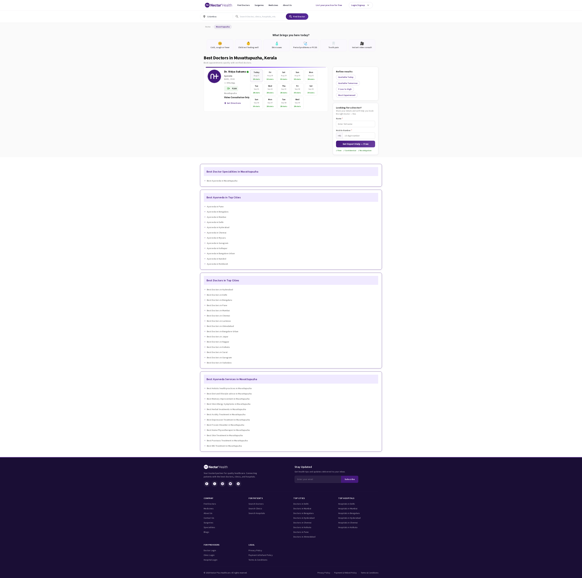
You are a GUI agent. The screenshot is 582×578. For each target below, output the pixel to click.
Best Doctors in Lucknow (219, 321)
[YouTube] (230, 484)
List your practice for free (329, 5)
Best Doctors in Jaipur (217, 336)
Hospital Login (210, 559)
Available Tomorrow (348, 83)
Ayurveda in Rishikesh (217, 264)
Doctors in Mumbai (302, 508)
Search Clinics (255, 508)
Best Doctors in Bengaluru (219, 300)
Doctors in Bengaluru (303, 513)
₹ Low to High (345, 89)
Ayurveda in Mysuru (216, 237)
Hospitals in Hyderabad (349, 518)
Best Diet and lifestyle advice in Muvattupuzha (229, 393)
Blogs (206, 532)
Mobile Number (344, 130)
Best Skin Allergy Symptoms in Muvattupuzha (229, 404)
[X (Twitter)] (215, 484)
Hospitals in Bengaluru (349, 513)
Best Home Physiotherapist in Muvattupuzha (228, 430)
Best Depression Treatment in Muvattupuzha (228, 419)
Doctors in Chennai (302, 522)
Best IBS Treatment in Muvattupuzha (224, 445)
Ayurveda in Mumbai (216, 217)
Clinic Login (209, 555)
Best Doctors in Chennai (218, 315)
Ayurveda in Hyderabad (218, 227)
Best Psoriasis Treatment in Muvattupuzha (227, 440)
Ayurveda (228, 76)
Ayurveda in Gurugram (217, 243)
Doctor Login (210, 550)
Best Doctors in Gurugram (219, 357)
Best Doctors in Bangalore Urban (222, 331)
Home (208, 26)
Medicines (273, 5)
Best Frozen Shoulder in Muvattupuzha (225, 425)
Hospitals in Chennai (348, 522)
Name (339, 118)
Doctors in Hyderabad (303, 518)
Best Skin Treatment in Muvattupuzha (225, 435)
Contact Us (209, 518)
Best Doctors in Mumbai (218, 310)
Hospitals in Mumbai (348, 508)
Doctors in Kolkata (302, 527)
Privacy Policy (255, 550)
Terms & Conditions (258, 559)
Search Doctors (256, 503)
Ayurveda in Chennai (216, 232)
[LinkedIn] (238, 484)
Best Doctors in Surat (217, 352)
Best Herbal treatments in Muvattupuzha (226, 409)
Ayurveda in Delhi (215, 222)
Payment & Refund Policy (261, 555)
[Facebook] (207, 484)
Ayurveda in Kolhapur (217, 248)
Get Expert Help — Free (356, 143)
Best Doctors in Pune (217, 305)
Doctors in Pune (301, 532)
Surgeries (259, 5)
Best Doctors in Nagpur (218, 341)
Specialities (209, 527)
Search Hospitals (257, 513)
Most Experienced (346, 95)
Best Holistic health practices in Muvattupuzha (229, 388)
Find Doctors (243, 5)
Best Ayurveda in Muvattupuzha (222, 180)
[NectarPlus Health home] (218, 5)
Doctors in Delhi (301, 503)
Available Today (345, 77)
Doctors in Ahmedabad (304, 536)
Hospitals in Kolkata (347, 527)
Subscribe (350, 479)
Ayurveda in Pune (215, 206)
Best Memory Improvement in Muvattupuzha (228, 398)
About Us (287, 5)
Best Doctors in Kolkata (218, 347)
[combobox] (216, 16)
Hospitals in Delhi (346, 503)
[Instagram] (222, 484)
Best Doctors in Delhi (217, 294)
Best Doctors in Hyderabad (220, 289)
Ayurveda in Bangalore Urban (221, 253)
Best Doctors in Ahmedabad (220, 326)
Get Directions (234, 103)
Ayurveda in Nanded (216, 258)
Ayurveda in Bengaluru (217, 211)
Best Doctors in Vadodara (219, 362)
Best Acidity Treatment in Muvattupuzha (226, 414)
